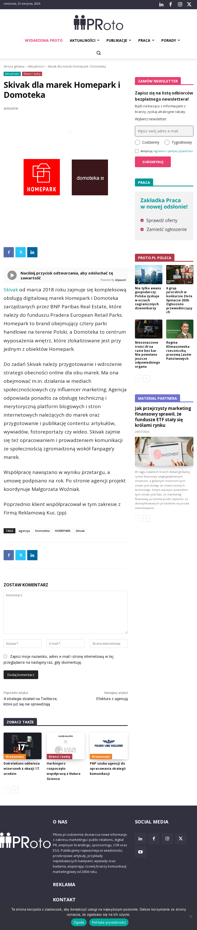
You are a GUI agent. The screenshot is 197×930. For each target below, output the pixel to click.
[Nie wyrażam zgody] (190, 916)
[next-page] (15, 790)
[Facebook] (170, 5)
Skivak (11, 289)
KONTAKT (64, 899)
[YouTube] (140, 852)
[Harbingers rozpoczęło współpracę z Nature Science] (66, 746)
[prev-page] (7, 790)
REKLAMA (64, 884)
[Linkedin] (32, 252)
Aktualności (36, 66)
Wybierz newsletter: (151, 119)
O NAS (60, 822)
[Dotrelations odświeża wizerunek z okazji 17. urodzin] (23, 746)
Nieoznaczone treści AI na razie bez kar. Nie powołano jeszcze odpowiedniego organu (147, 354)
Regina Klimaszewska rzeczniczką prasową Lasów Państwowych (178, 350)
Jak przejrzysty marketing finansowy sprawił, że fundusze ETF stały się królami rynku (163, 416)
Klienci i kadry (32, 74)
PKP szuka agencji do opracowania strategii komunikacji (108, 769)
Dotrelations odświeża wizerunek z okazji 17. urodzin (22, 769)
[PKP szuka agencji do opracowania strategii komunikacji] (109, 746)
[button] (99, 53)
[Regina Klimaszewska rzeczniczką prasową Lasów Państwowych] (180, 329)
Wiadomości (15, 756)
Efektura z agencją (112, 698)
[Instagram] (180, 5)
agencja (24, 531)
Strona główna (14, 66)
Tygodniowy (182, 142)
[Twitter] (189, 5)
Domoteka (42, 531)
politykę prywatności (180, 151)
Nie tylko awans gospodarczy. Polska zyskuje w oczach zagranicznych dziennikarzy (148, 298)
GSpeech (120, 280)
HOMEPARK (63, 531)
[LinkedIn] (161, 5)
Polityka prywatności (109, 922)
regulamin (159, 151)
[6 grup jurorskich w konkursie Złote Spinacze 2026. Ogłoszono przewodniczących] (180, 274)
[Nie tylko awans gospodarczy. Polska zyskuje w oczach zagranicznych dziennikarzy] (148, 274)
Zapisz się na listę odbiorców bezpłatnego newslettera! (164, 96)
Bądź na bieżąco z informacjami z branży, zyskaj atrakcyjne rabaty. (160, 109)
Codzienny (150, 142)
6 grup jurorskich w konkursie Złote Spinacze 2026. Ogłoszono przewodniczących (179, 300)
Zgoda (79, 922)
